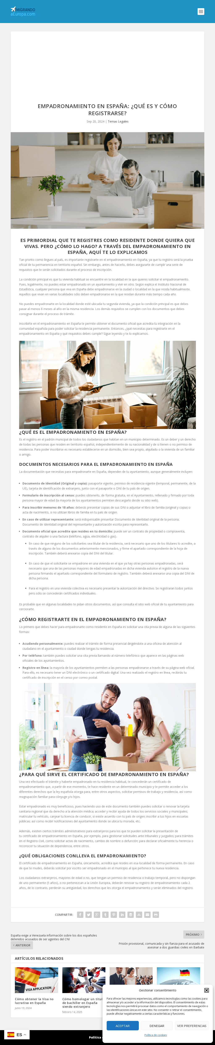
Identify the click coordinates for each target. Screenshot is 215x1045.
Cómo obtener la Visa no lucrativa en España (34, 1001)
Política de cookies (155, 1035)
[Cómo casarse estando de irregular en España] (131, 980)
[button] (207, 990)
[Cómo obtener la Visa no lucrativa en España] (36, 980)
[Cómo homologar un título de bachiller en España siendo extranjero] (83, 980)
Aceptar (123, 1026)
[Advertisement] (107, 63)
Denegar (156, 1026)
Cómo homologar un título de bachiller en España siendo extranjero (83, 1003)
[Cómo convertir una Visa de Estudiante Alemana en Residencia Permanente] (178, 980)
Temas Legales (118, 121)
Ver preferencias (191, 1026)
